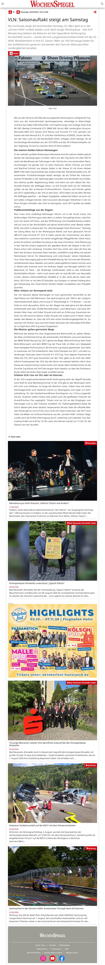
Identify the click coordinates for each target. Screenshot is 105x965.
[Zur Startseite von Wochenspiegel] (52, 4)
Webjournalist (72, 952)
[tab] (14, 53)
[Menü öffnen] (2, 4)
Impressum (56, 949)
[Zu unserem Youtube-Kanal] (52, 958)
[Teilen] (95, 12)
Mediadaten (64, 945)
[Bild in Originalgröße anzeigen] (52, 81)
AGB (66, 949)
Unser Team (40, 945)
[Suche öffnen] (102, 4)
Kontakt (52, 945)
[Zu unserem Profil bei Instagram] (43, 958)
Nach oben (15, 436)
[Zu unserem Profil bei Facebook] (62, 958)
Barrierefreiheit (33, 952)
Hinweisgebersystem (53, 952)
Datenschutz (42, 949)
